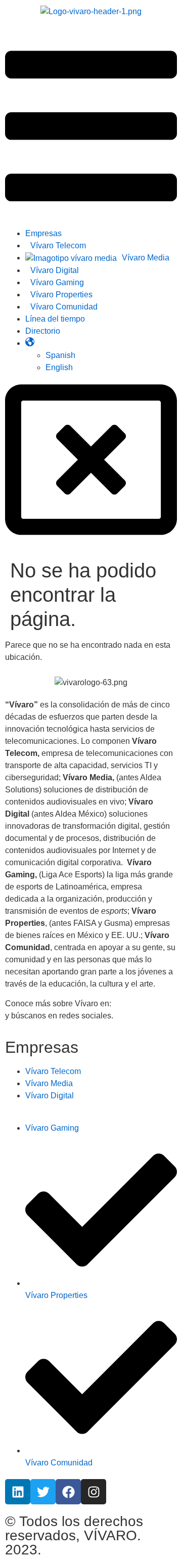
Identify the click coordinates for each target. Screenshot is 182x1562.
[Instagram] (93, 1491)
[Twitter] (43, 1491)
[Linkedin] (17, 1491)
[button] (91, 128)
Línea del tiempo (55, 319)
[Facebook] (68, 1491)
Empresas (43, 233)
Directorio (42, 331)
